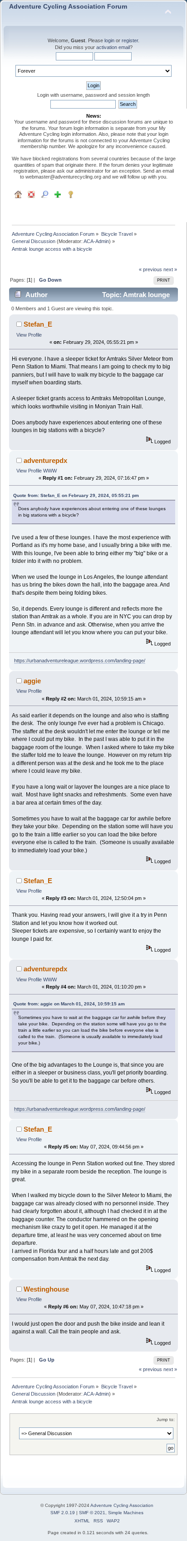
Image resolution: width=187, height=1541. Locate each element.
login (109, 40)
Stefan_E (38, 324)
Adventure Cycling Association (121, 1505)
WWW (50, 470)
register (130, 40)
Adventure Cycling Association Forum (68, 6)
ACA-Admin (96, 241)
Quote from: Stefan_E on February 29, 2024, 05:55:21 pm (76, 495)
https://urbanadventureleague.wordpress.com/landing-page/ (79, 660)
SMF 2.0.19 (62, 1512)
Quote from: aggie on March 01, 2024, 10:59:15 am (69, 1003)
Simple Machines (125, 1512)
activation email (113, 47)
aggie (32, 681)
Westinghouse (46, 1289)
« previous (150, 269)
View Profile (29, 335)
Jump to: (166, 1419)
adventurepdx (45, 460)
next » (170, 269)
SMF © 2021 (92, 1512)
